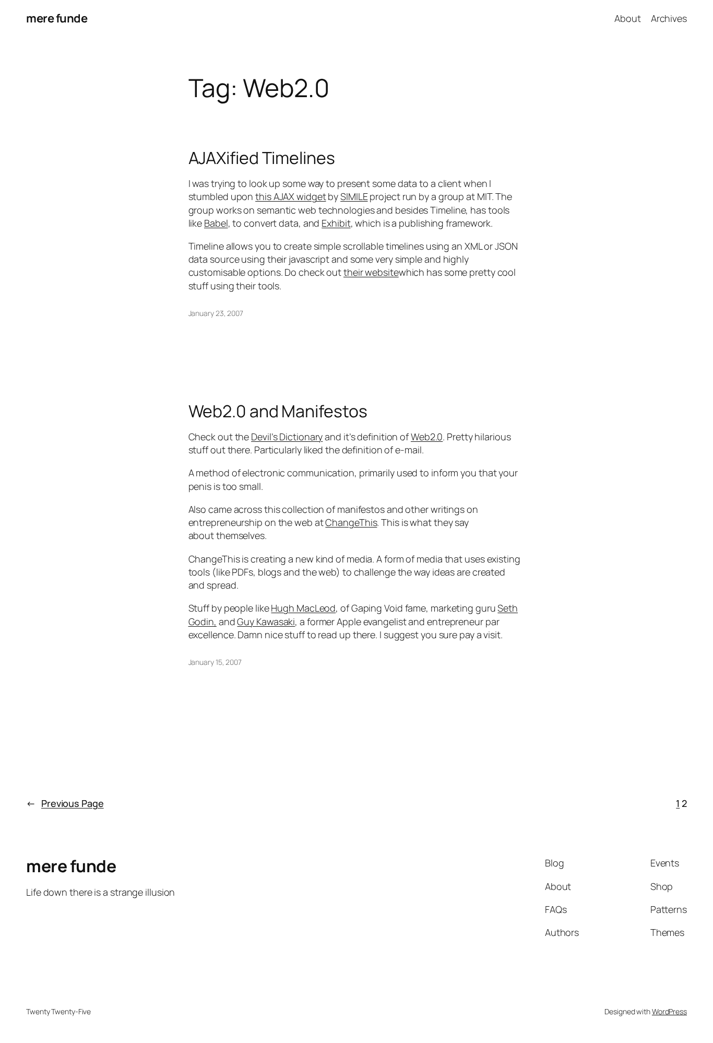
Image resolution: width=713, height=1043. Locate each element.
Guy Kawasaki (266, 621)
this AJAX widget (290, 196)
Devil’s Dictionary (287, 436)
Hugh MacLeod (303, 608)
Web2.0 (427, 436)
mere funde (56, 18)
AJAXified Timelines (261, 157)
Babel (216, 223)
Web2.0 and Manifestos (277, 411)
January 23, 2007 (215, 313)
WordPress (669, 1011)
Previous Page (65, 803)
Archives (669, 18)
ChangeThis (351, 522)
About (627, 18)
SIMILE (353, 196)
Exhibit (336, 223)
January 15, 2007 (215, 662)
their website (371, 272)
